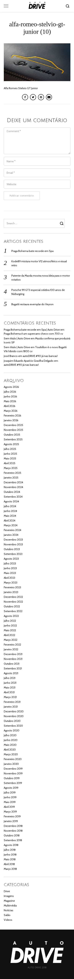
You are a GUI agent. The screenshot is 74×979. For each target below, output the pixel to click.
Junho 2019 (10, 797)
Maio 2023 (10, 573)
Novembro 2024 (13, 487)
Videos (8, 920)
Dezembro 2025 (13, 425)
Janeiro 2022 (11, 649)
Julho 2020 (10, 735)
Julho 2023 (10, 563)
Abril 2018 (9, 864)
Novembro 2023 (13, 544)
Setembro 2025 (13, 439)
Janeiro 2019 (11, 821)
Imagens (9, 896)
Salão (7, 915)
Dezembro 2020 (14, 711)
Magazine (9, 900)
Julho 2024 (10, 506)
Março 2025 (10, 468)
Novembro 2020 (14, 716)
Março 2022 (10, 640)
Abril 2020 (10, 749)
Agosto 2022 (11, 616)
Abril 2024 (9, 520)
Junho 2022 (10, 625)
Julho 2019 (10, 792)
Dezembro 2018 (13, 826)
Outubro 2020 (12, 721)
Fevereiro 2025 (12, 473)
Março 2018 (10, 869)
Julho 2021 (9, 678)
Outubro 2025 (12, 434)
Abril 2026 (9, 406)
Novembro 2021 (13, 659)
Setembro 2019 (13, 783)
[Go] (68, 6)
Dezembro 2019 (13, 768)
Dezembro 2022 (13, 597)
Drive (7, 891)
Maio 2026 (10, 401)
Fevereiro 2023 (12, 587)
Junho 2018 (10, 854)
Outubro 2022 (12, 606)
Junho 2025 (10, 453)
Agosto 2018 (11, 845)
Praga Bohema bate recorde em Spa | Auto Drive (32, 329)
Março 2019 (10, 811)
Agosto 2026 (11, 387)
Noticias (8, 910)
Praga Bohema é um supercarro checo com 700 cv (33, 333)
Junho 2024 (10, 511)
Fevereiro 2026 (12, 415)
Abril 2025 (9, 463)
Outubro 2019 (12, 778)
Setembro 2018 (13, 840)
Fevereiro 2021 (12, 702)
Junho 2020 (10, 740)
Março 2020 (11, 754)
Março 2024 (10, 525)
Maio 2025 (10, 458)
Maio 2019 (10, 802)
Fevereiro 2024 (12, 530)
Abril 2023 (9, 577)
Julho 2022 (10, 620)
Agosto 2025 (11, 444)
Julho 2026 (10, 391)
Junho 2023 (10, 568)
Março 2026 (10, 410)
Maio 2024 (10, 515)
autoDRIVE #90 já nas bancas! (40, 356)
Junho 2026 (10, 396)
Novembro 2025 (13, 430)
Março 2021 (10, 697)
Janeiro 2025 (11, 477)
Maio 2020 (10, 745)
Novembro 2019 (13, 773)
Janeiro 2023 (11, 592)
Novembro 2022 (13, 601)
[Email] (49, 97)
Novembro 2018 (13, 830)
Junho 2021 (10, 682)
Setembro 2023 (13, 554)
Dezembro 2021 (13, 654)
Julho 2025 (10, 449)
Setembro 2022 (13, 611)
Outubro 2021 (11, 663)
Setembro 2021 (13, 668)
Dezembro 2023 (13, 539)
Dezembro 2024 (13, 482)
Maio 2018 (10, 859)
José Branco (11, 356)
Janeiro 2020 (11, 764)
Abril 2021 (9, 692)
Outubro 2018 (12, 835)
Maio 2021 (9, 687)
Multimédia (10, 905)
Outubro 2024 (12, 492)
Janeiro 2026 (11, 420)
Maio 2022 (10, 630)
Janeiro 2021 (11, 706)
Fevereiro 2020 (13, 759)
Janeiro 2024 (11, 535)
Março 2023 (10, 582)
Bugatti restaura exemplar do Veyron (32, 304)
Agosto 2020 (11, 730)
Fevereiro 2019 (12, 816)
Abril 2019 (9, 807)
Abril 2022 (9, 635)
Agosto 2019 (11, 787)
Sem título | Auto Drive (17, 338)
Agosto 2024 (11, 501)
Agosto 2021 (11, 673)
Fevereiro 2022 (12, 644)
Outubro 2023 (12, 549)
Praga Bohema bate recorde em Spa (32, 251)
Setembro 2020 (13, 725)
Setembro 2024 (13, 496)
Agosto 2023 (11, 558)
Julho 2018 (10, 849)
